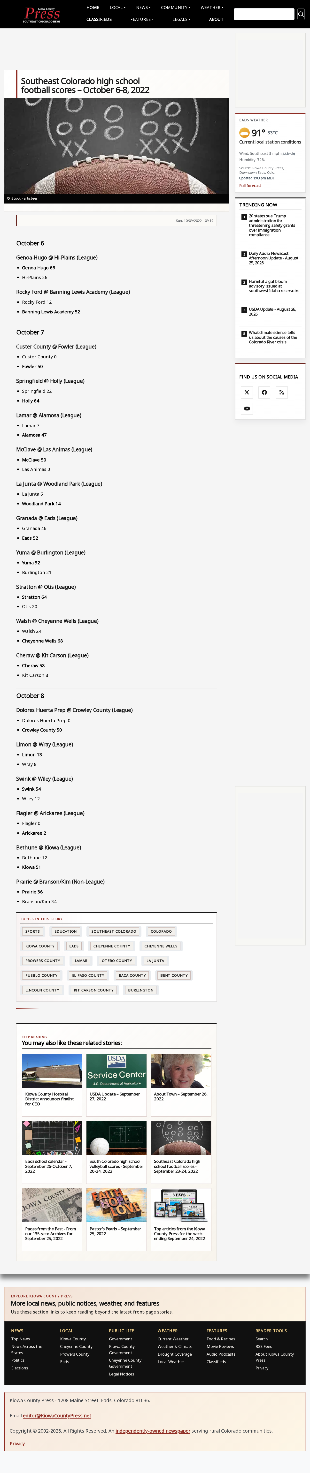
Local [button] (116, 7)
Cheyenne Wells (161, 946)
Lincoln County (42, 990)
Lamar (81, 960)
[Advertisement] (270, 602)
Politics (17, 1360)
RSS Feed (264, 1346)
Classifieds (99, 19)
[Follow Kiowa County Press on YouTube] (247, 409)
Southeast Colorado (114, 931)
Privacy (262, 1368)
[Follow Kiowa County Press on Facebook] (264, 392)
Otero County (117, 960)
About (216, 19)
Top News (20, 1339)
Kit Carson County (94, 990)
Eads (74, 946)
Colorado (161, 931)
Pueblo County (41, 975)
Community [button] (174, 7)
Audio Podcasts (221, 1354)
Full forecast (250, 185)
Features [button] (140, 19)
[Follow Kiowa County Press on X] (247, 392)
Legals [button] (179, 19)
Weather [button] (211, 7)
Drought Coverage (175, 1354)
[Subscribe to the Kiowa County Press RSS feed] (282, 392)
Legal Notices (121, 1374)
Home (92, 7)
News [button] (142, 7)
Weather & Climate (175, 1346)
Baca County (132, 975)
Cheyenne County (111, 946)
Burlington (141, 990)
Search (262, 1339)
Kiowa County (40, 946)
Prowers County (42, 960)
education (65, 931)
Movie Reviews (220, 1346)
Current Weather (173, 1339)
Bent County (174, 975)
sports (32, 931)
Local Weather (171, 1361)
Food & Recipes (221, 1339)
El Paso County (88, 975)
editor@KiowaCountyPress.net (57, 1415)
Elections (19, 1368)
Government (120, 1339)
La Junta (155, 960)
